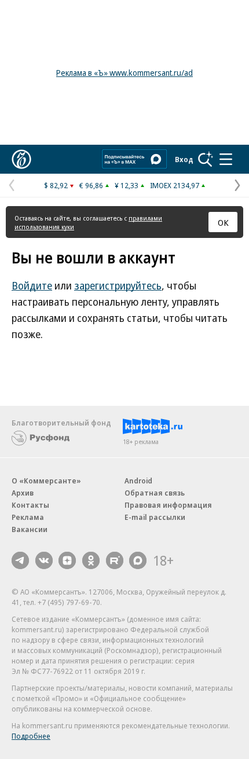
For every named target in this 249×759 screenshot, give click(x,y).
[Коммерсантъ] (21, 159)
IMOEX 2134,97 (174, 185)
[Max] (138, 560)
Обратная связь (154, 492)
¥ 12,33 (126, 185)
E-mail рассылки (154, 517)
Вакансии (29, 529)
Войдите (32, 285)
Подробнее (31, 736)
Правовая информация (168, 505)
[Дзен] (67, 560)
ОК (223, 222)
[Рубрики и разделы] (226, 159)
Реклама (28, 517)
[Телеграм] (20, 560)
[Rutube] (114, 560)
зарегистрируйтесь (118, 285)
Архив (23, 492)
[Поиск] (205, 159)
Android (138, 480)
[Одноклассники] (91, 560)
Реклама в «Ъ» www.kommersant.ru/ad (124, 72)
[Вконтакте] (44, 560)
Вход (184, 159)
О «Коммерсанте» (46, 480)
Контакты (30, 505)
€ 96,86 (91, 185)
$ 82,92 (56, 185)
